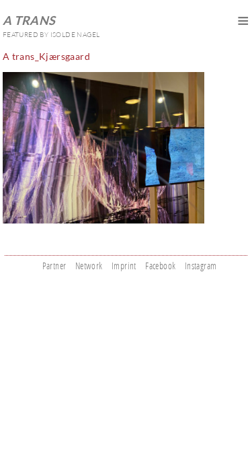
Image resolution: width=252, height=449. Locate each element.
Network (89, 265)
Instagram (201, 265)
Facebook (160, 265)
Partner (54, 265)
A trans (29, 20)
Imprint (124, 265)
